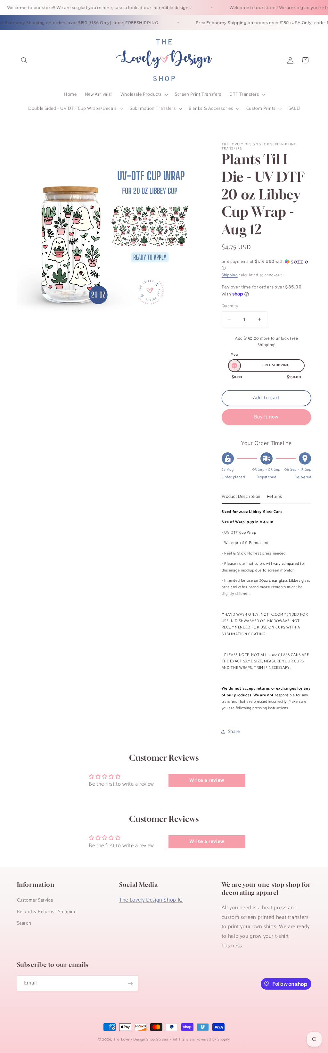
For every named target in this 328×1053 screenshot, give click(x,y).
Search (24, 923)
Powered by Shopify (213, 1039)
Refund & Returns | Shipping (47, 912)
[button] (24, 60)
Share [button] (234, 731)
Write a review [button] (206, 780)
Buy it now (266, 417)
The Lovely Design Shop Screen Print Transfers (154, 1039)
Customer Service (35, 900)
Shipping (230, 275)
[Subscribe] (130, 983)
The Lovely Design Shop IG (151, 900)
